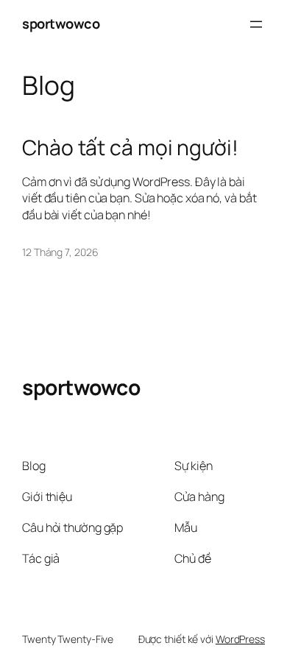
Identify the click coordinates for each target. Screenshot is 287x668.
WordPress (240, 639)
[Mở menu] (256, 24)
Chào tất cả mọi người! (130, 148)
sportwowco (60, 23)
